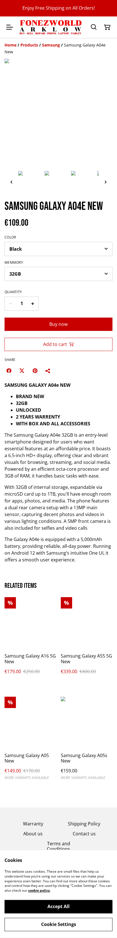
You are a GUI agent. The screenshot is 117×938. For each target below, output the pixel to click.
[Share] (48, 370)
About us (33, 834)
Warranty (33, 824)
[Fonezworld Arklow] (50, 27)
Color (10, 237)
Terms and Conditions (58, 846)
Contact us (84, 834)
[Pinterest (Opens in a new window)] (35, 370)
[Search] (94, 27)
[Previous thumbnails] (11, 182)
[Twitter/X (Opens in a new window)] (22, 370)
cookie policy (39, 890)
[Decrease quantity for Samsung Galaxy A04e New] (10, 304)
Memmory (14, 263)
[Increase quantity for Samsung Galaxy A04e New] (33, 304)
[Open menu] (9, 27)
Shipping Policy (84, 824)
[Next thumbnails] (105, 182)
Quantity (13, 292)
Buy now (58, 324)
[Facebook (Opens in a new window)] (9, 370)
